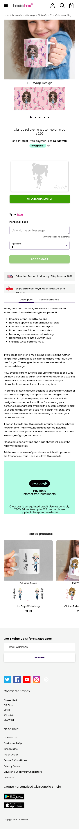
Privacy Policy (12, 766)
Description (26, 299)
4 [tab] (44, 117)
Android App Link (14, 797)
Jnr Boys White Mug (28, 606)
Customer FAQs (13, 743)
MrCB (7, 710)
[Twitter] (7, 679)
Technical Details (49, 299)
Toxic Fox (24, 819)
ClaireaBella (11, 700)
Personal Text (18, 222)
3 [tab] (39, 117)
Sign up (39, 657)
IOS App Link (14, 805)
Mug (20, 214)
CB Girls (8, 705)
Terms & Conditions (15, 760)
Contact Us (10, 737)
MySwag (9, 720)
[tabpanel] (39, 66)
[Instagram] (36, 679)
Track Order (11, 754)
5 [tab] (48, 117)
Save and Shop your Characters (23, 772)
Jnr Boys (9, 715)
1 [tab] (31, 117)
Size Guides (11, 749)
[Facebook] (17, 679)
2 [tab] (35, 117)
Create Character (40, 199)
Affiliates (9, 777)
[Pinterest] (46, 679)
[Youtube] (26, 679)
